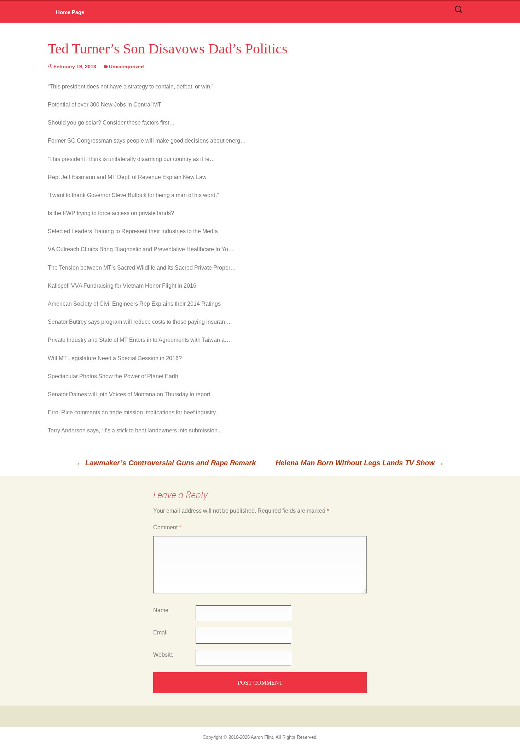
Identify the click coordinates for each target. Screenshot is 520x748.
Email (160, 632)
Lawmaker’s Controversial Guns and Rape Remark (166, 463)
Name (160, 610)
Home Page (70, 12)
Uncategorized (126, 66)
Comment (167, 527)
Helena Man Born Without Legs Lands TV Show (360, 463)
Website (163, 655)
